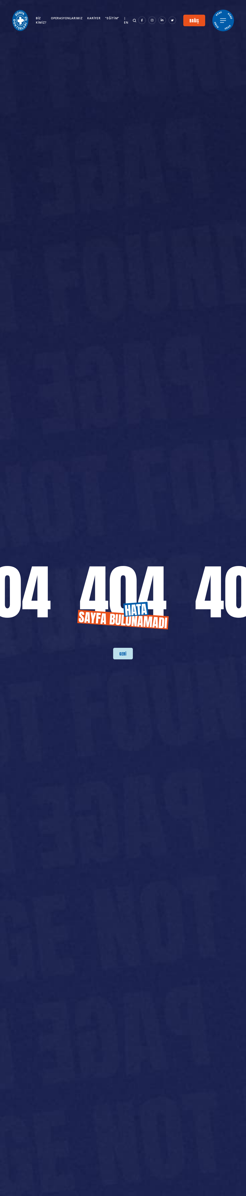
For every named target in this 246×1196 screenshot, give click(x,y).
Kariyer (93, 18)
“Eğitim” (112, 18)
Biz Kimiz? (41, 20)
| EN (126, 20)
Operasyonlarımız (66, 18)
